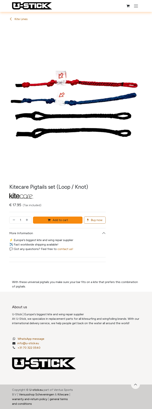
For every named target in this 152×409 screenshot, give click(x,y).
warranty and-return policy (29, 399)
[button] (135, 384)
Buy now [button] (96, 220)
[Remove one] (13, 220)
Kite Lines (21, 19)
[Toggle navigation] (136, 6)
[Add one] (27, 220)
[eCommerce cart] (128, 6)
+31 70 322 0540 (28, 347)
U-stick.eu (36, 390)
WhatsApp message (31, 339)
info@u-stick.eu (28, 343)
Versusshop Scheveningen (36, 394)
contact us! (65, 249)
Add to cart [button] (60, 220)
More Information (21, 233)
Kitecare (63, 394)
